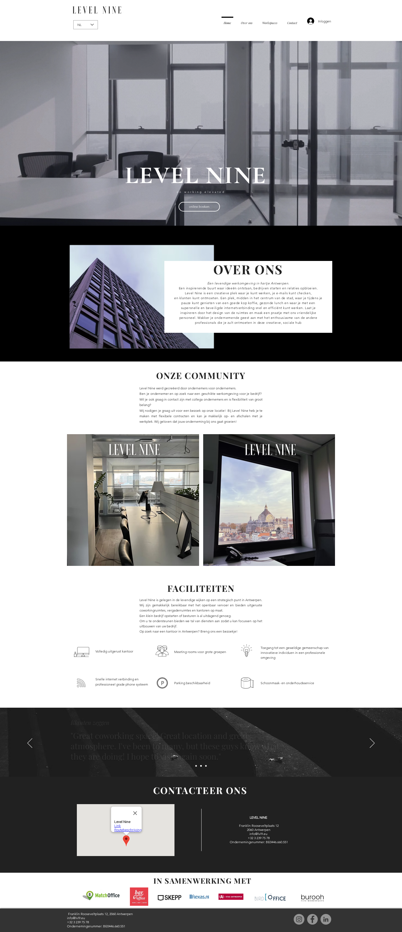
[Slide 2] (201, 766)
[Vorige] (29, 743)
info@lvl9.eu (258, 834)
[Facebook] (312, 919)
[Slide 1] (196, 766)
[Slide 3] (206, 766)
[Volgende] (372, 743)
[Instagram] (299, 919)
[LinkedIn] (326, 919)
